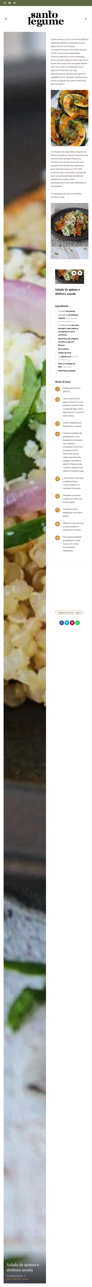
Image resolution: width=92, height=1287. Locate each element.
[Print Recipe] (74, 273)
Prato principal (14, 1279)
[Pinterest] (72, 622)
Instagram (4, 3)
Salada (26, 1279)
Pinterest (9, 3)
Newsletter (14, 3)
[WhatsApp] (77, 622)
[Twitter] (67, 622)
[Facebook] (61, 622)
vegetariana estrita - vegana (70, 612)
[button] (80, 273)
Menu (86, 18)
